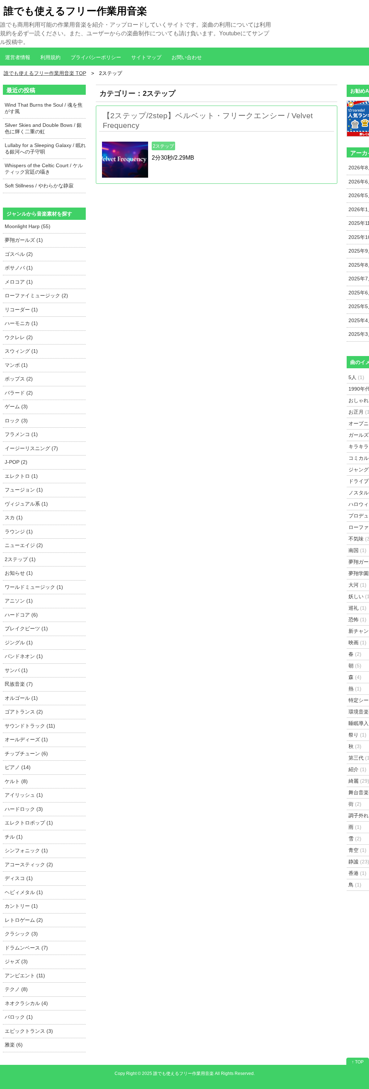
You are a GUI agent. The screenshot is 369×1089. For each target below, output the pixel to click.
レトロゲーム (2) (24, 920)
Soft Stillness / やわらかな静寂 (39, 185)
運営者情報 (17, 57)
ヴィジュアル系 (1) (26, 504)
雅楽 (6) (14, 1045)
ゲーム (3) (16, 406)
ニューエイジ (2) (24, 545)
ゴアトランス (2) (24, 712)
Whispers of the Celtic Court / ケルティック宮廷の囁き (44, 169)
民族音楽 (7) (19, 684)
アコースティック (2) (29, 864)
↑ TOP (358, 1061)
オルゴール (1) (21, 698)
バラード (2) (19, 393)
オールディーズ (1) (26, 739)
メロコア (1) (19, 282)
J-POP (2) (16, 462)
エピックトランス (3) (29, 1031)
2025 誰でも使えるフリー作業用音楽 (178, 1073)
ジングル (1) (19, 642)
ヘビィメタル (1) (24, 892)
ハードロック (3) (24, 809)
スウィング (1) (21, 351)
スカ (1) (14, 517)
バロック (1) (19, 1017)
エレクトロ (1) (21, 476)
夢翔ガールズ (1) (24, 240)
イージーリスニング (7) (31, 448)
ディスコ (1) (19, 878)
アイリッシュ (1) (24, 795)
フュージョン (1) (24, 490)
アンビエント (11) (25, 975)
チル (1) (14, 837)
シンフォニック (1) (26, 850)
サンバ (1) (16, 670)
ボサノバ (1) (19, 268)
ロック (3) (16, 420)
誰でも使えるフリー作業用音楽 (75, 11)
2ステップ (163, 146)
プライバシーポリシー (96, 57)
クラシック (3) (21, 934)
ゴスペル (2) (19, 254)
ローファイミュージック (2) (36, 295)
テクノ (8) (16, 989)
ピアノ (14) (18, 767)
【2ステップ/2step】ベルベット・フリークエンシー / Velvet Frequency (208, 120)
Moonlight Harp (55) (27, 226)
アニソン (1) (19, 601)
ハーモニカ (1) (21, 323)
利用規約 (50, 57)
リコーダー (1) (21, 309)
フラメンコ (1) (21, 434)
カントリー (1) (21, 906)
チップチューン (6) (26, 753)
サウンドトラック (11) (30, 726)
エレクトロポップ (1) (29, 823)
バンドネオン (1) (24, 656)
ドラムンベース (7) (26, 948)
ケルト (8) (16, 781)
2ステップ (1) (20, 559)
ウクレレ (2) (19, 337)
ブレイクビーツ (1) (26, 628)
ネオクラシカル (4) (26, 1003)
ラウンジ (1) (19, 531)
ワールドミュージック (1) (34, 587)
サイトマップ (146, 57)
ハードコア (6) (21, 615)
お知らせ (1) (19, 573)
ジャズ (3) (16, 961)
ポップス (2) (19, 379)
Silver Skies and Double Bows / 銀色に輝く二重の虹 (43, 128)
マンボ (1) (16, 365)
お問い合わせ (187, 57)
